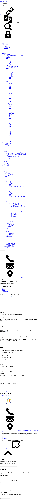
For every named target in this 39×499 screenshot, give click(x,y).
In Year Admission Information (9, 246)
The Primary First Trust (8, 50)
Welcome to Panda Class (12, 202)
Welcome (5, 45)
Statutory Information (7, 146)
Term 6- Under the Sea (14, 190)
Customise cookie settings (12, 466)
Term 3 (12, 73)
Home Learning (11, 222)
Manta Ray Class (9, 236)
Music (7, 58)
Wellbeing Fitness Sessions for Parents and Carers (14, 158)
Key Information (5, 142)
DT (7, 136)
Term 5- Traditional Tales (15, 217)
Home (3, 43)
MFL (7, 117)
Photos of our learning (12, 212)
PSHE (7, 81)
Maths (7, 65)
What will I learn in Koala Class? (14, 209)
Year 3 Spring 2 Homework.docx (7, 391)
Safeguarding (6, 145)
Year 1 (10, 70)
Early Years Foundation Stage (13, 66)
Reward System (11, 113)
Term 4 (12, 74)
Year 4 (10, 62)
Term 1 (12, 71)
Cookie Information (5, 437)
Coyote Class (8, 228)
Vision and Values (7, 47)
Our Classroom (11, 182)
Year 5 (10, 63)
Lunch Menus (6, 169)
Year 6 (10, 64)
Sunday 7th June (11, 238)
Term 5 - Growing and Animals (16, 199)
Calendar (5, 177)
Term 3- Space (13, 215)
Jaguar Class (8, 223)
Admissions (4, 241)
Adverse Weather (7, 175)
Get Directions (20, 277)
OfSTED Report (7, 164)
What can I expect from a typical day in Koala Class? (17, 211)
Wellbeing (10, 90)
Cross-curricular (11, 91)
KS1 (9, 115)
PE (6, 82)
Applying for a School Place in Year (10, 247)
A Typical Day (11, 184)
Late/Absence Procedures (8, 168)
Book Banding (11, 111)
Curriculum (4, 53)
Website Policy (4, 438)
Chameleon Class (9, 227)
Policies (7, 147)
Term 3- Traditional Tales (15, 188)
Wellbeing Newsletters (10, 160)
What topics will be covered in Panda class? (16, 205)
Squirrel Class (8, 191)
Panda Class (8, 201)
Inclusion (7, 56)
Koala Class (8, 207)
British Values (6, 150)
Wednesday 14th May (12, 232)
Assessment (8, 57)
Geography (8, 92)
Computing (8, 121)
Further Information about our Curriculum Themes (14, 55)
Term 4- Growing (13, 216)
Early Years (10, 83)
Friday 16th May (11, 230)
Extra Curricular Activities (8, 171)
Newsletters (6, 162)
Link (1, 14)
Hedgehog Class (9, 181)
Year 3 (10, 61)
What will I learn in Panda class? (14, 204)
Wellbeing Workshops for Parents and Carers (13, 157)
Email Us (19, 269)
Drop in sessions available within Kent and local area (14, 152)
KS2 (9, 116)
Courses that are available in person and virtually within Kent (16, 153)
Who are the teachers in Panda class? (14, 203)
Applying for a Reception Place (9, 243)
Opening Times (6, 167)
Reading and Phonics (9, 110)
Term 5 (12, 75)
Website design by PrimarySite (14, 448)
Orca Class (8, 235)
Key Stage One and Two (13, 67)
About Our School (5, 44)
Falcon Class (8, 237)
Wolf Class (8, 231)
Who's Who (6, 48)
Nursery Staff (11, 183)
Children (3, 179)
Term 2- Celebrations (14, 187)
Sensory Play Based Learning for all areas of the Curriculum (16, 154)
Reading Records (11, 112)
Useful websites (11, 224)
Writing (7, 68)
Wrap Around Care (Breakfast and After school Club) (13, 170)
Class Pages (6, 180)
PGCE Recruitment (7, 178)
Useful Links (6, 176)
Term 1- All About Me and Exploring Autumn (18, 186)
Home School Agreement (8, 174)
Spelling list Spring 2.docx (6, 395)
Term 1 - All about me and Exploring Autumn (18, 196)
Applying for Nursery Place (8, 245)
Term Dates (6, 161)
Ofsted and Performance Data (11, 148)
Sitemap (3, 436)
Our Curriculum (7, 54)
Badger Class (8, 219)
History (7, 96)
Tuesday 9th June (11, 239)
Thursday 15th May (12, 229)
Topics (10, 185)
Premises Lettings (7, 173)
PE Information (11, 221)
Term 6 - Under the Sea (14, 200)
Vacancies (6, 51)
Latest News (6, 163)
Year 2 (10, 60)
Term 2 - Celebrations (14, 197)
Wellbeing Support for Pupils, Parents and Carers (14, 156)
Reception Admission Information (9, 242)
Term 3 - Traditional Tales (15, 198)
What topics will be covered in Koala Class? (16, 210)
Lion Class (8, 220)
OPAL (5, 52)
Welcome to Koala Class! (13, 208)
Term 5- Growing (13, 189)
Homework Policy (11, 225)
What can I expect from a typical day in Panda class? (17, 206)
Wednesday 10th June (12, 240)
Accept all (6, 466)
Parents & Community (6, 165)
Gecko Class (8, 226)
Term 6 (12, 76)
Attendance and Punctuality (8, 143)
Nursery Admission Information (9, 244)
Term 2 (12, 72)
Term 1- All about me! (14, 213)
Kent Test (6, 144)
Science (7, 103)
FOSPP (5, 172)
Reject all (2, 466)
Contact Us (6, 46)
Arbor (5, 166)
